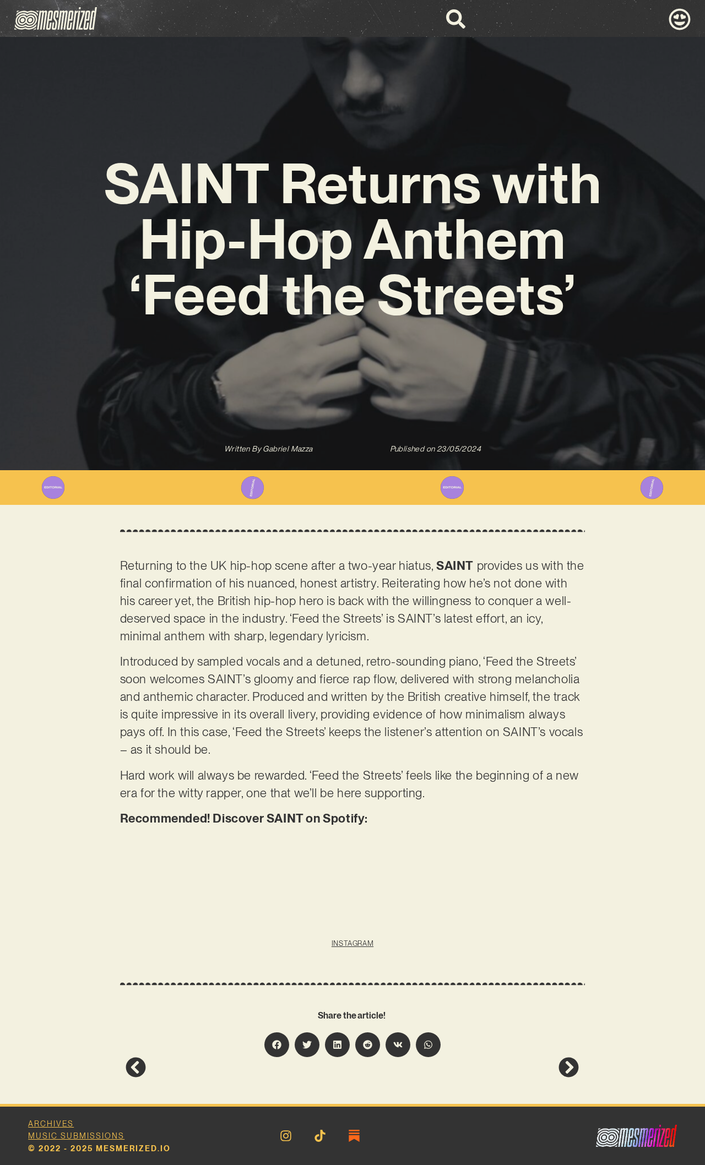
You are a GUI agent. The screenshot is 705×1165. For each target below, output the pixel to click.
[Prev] (239, 1067)
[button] (276, 1044)
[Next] (465, 1067)
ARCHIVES (51, 1123)
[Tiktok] (320, 1136)
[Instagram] (286, 1136)
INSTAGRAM (352, 943)
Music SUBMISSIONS (76, 1135)
